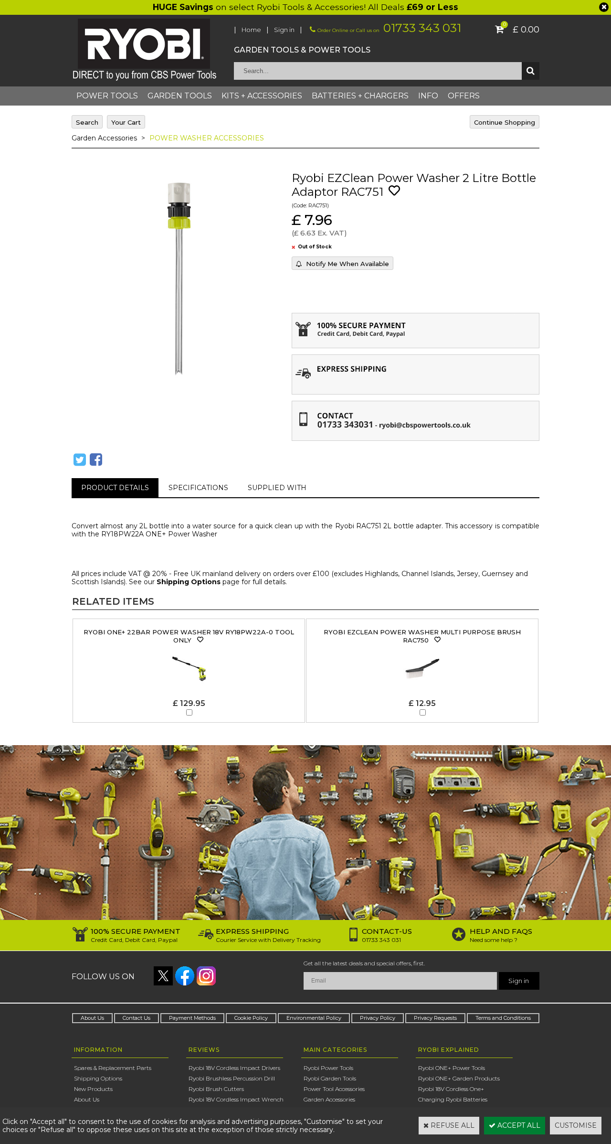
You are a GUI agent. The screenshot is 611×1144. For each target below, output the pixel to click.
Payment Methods (192, 1018)
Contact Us (136, 1018)
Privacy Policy (377, 1018)
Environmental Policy (313, 1018)
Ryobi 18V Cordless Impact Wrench (236, 1099)
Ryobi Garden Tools (330, 1078)
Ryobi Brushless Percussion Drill (232, 1078)
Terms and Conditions (503, 1018)
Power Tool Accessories (334, 1088)
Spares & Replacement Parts (112, 1067)
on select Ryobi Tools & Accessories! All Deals (305, 7)
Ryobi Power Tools (328, 1067)
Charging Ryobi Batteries (452, 1099)
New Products (93, 1088)
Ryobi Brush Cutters (216, 1088)
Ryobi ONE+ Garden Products (459, 1078)
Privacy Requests (435, 1018)
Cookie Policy (251, 1018)
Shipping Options (189, 581)
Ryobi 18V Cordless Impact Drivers (234, 1067)
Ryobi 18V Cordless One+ (451, 1088)
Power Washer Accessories (206, 138)
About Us (92, 1018)
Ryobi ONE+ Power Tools (451, 1067)
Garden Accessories (104, 138)
